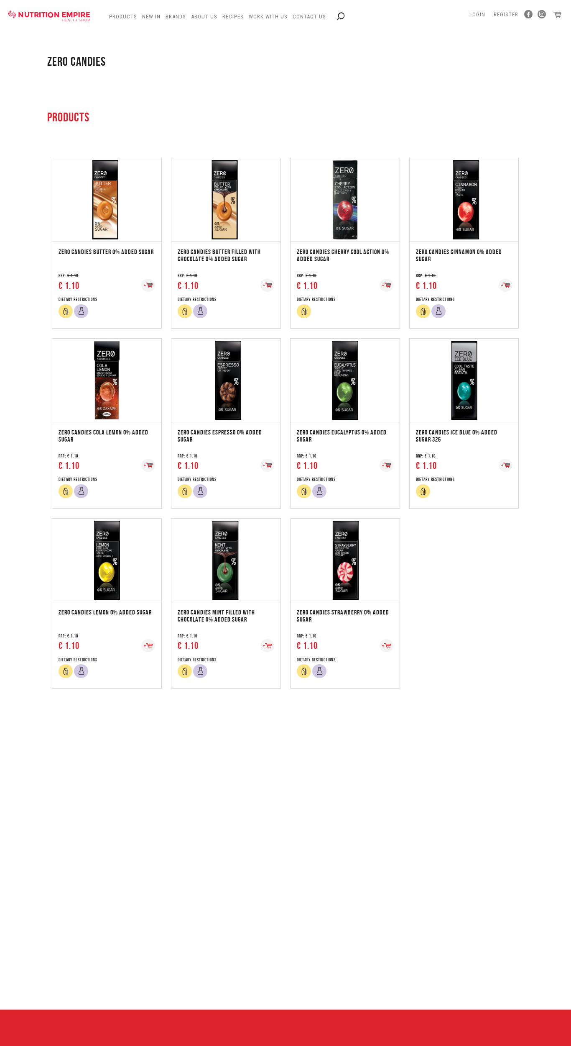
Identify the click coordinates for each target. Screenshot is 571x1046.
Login (477, 14)
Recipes (233, 16)
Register (506, 14)
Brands (176, 16)
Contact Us (309, 16)
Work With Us (268, 16)
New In (151, 16)
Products (123, 16)
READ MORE (106, 191)
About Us (204, 16)
